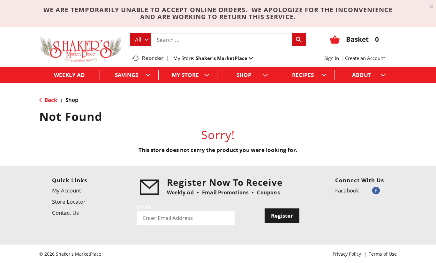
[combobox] (140, 39)
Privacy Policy (347, 254)
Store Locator (69, 201)
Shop (72, 99)
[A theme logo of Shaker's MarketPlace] (80, 48)
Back (50, 99)
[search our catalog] (299, 39)
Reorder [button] (153, 58)
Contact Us (65, 212)
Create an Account (365, 58)
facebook (347, 190)
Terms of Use (383, 254)
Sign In (331, 58)
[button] (224, 58)
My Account (66, 190)
